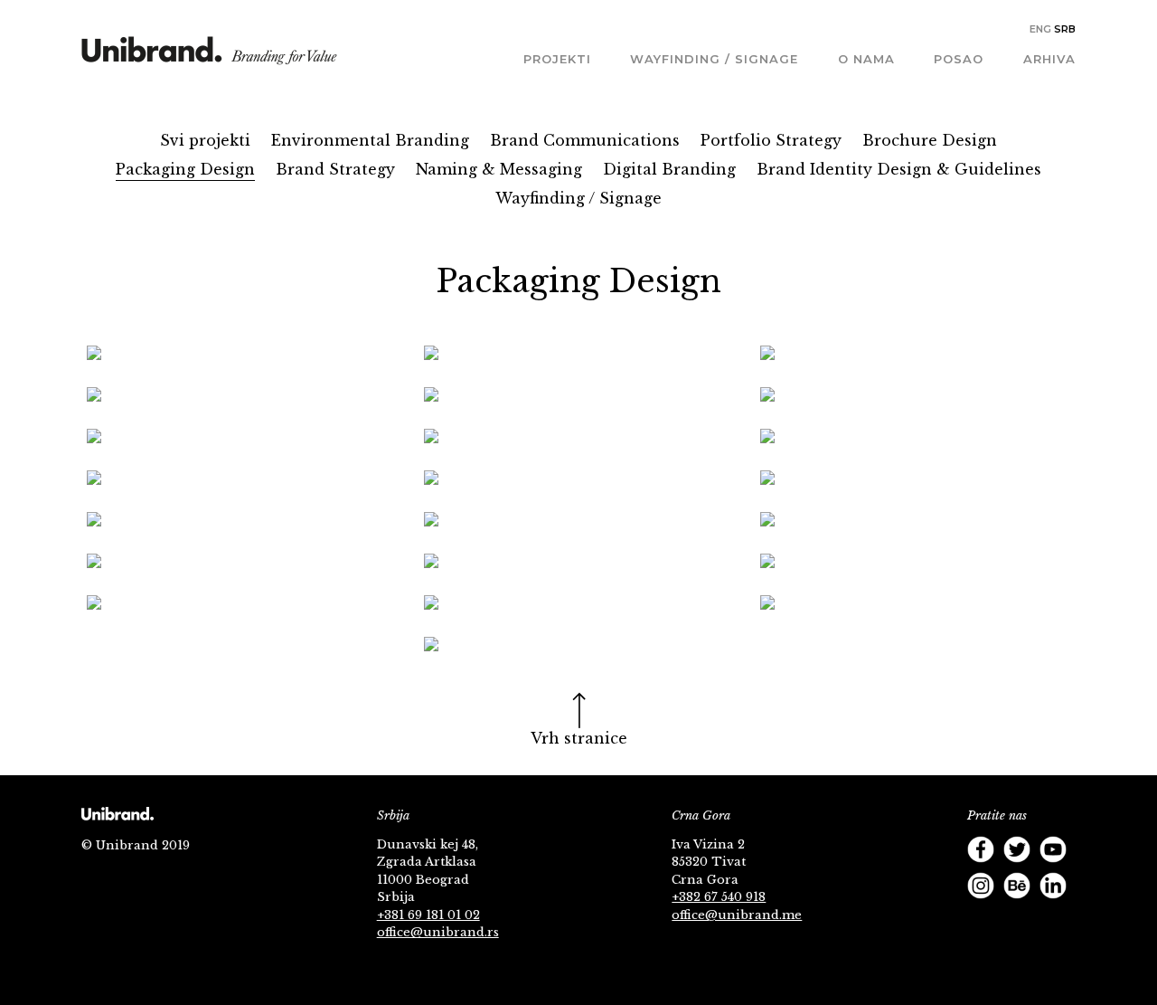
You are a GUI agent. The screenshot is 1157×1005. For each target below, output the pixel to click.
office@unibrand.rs (438, 932)
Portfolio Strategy (771, 140)
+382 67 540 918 (719, 897)
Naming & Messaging (499, 169)
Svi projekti (205, 140)
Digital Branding (669, 169)
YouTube (1053, 849)
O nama (866, 59)
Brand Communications (585, 140)
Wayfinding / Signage (714, 59)
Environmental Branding (370, 140)
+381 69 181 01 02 (428, 915)
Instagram (980, 885)
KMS (209, 56)
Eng (1040, 29)
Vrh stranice (579, 738)
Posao (958, 59)
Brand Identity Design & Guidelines (899, 169)
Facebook (980, 849)
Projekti (557, 59)
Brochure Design (929, 140)
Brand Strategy (335, 169)
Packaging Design (185, 169)
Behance (1016, 885)
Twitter (1016, 849)
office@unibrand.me (737, 915)
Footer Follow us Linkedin (1053, 885)
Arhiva (1049, 59)
